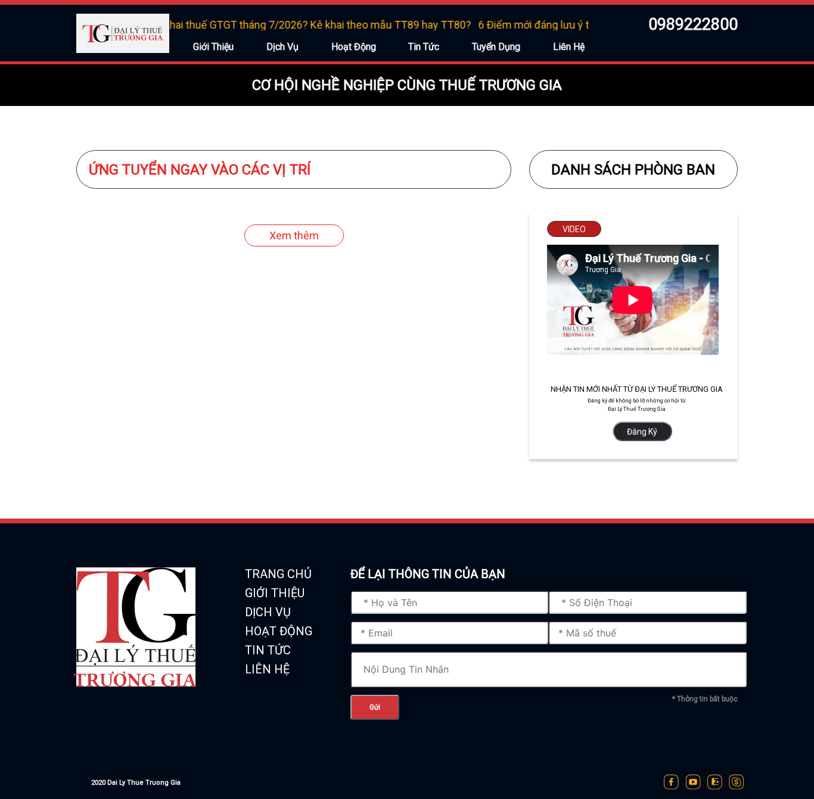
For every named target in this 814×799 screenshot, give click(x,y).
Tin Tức (423, 46)
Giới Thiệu (213, 46)
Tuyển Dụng (496, 46)
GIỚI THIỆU (275, 593)
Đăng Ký (642, 431)
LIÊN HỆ (267, 669)
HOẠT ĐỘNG (278, 631)
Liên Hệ (569, 46)
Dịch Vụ (282, 46)
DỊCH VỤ (268, 612)
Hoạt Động (353, 46)
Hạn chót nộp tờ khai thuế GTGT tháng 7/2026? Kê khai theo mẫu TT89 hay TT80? (267, 24)
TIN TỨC (268, 650)
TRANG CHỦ (278, 574)
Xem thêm (294, 235)
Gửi (374, 707)
